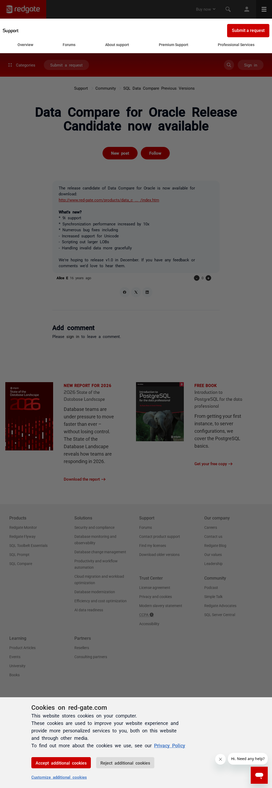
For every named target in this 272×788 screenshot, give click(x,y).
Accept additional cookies (61, 763)
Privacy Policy (169, 745)
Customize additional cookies (59, 777)
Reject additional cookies (125, 763)
